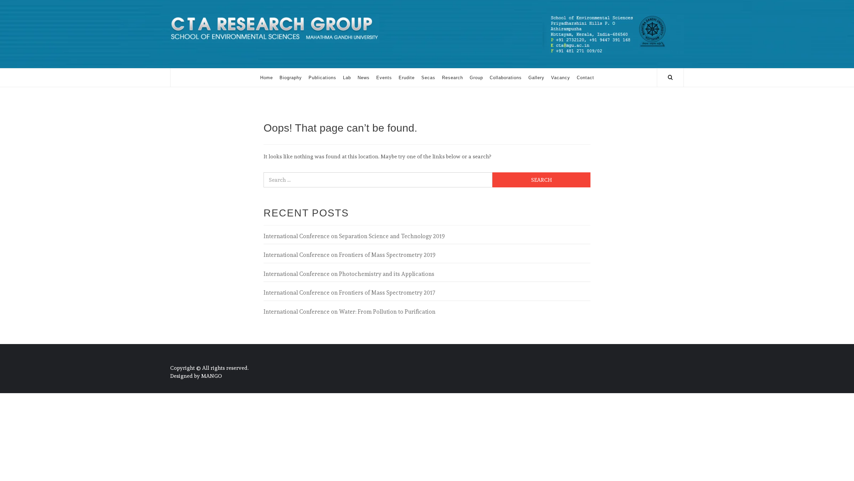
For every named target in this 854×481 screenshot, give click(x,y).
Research (452, 77)
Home (266, 77)
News (364, 77)
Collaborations (506, 77)
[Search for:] (378, 179)
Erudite (407, 77)
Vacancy (560, 77)
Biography (291, 77)
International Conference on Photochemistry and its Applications (349, 274)
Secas (428, 77)
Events (384, 77)
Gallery (536, 77)
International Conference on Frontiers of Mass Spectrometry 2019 (349, 255)
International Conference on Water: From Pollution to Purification (349, 311)
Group (476, 77)
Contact (585, 77)
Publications (322, 77)
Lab (347, 77)
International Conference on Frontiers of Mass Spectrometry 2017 (349, 292)
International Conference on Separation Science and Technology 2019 (354, 236)
